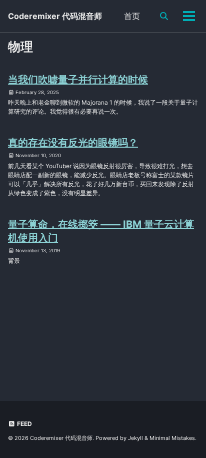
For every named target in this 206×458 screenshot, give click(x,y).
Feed (24, 423)
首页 (132, 16)
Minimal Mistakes (172, 437)
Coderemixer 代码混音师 (55, 16)
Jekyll (135, 437)
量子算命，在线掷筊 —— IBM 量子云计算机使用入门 (101, 231)
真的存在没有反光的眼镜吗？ (73, 143)
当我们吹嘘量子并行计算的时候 (78, 80)
